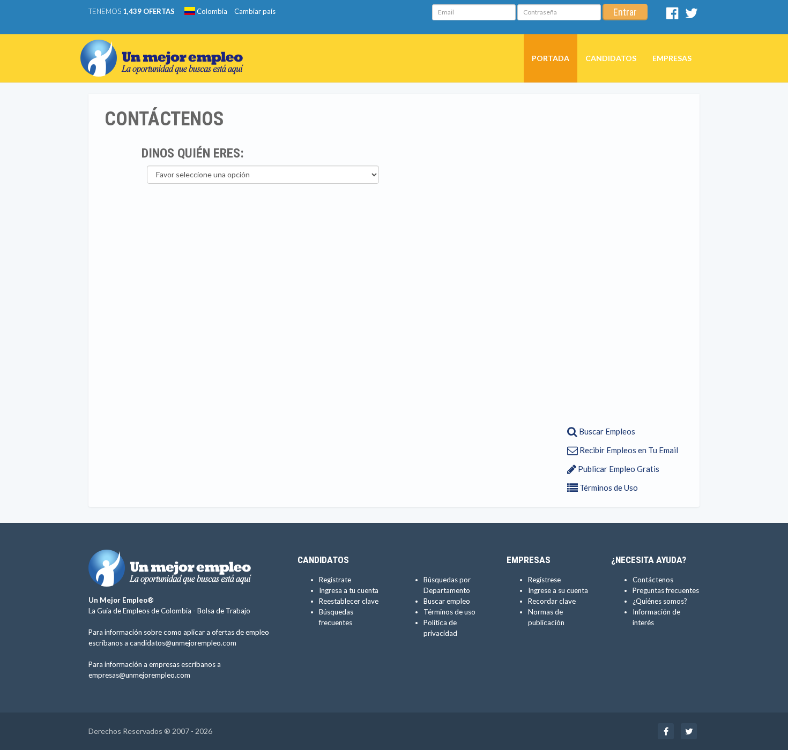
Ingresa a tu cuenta (348, 590)
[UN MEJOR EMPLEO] (165, 47)
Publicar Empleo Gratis (617, 469)
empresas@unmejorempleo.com (139, 675)
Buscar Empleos (606, 431)
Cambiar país (255, 11)
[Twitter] (691, 15)
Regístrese (544, 579)
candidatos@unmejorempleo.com (183, 643)
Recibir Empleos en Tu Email (628, 450)
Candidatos (610, 58)
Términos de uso (449, 612)
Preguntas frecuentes (666, 590)
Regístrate (335, 579)
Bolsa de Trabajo (223, 610)
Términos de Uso (608, 487)
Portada (550, 58)
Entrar (625, 12)
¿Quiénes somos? (660, 601)
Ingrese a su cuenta (558, 590)
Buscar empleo (446, 601)
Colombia (211, 11)
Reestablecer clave (348, 601)
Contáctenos (653, 579)
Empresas (672, 58)
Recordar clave (552, 601)
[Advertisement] (617, 258)
